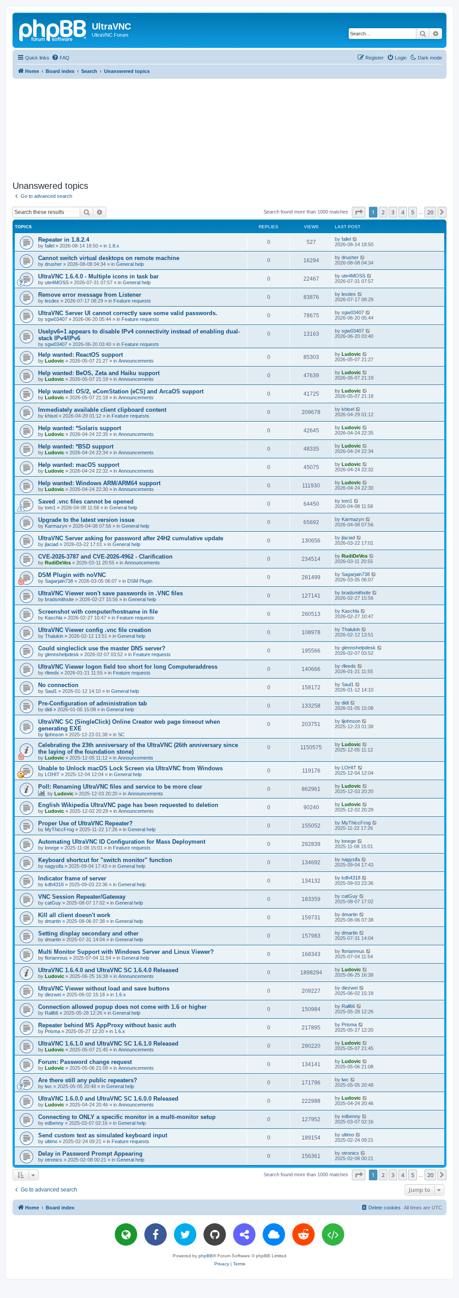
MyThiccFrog (59, 829)
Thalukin (54, 636)
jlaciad (51, 544)
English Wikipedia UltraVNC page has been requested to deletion (128, 805)
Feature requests (132, 300)
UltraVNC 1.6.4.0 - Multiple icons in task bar (98, 276)
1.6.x (120, 994)
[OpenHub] (333, 1234)
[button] (358, 212)
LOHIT (52, 774)
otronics (53, 1159)
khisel (51, 415)
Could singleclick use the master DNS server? (101, 648)
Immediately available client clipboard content (102, 409)
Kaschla (53, 617)
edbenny (54, 1123)
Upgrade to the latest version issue (86, 520)
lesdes (52, 300)
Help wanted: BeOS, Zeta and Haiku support (99, 373)
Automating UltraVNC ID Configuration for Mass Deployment (121, 841)
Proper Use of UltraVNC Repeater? (85, 823)
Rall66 (51, 1013)
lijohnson (54, 734)
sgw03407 (56, 319)
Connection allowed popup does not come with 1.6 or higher (122, 1006)
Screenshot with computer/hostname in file (98, 611)
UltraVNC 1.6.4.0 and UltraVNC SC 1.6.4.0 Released (108, 970)
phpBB (206, 1255)
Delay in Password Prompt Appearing (90, 1153)
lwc (48, 1086)
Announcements (136, 360)
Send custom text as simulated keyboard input (102, 1135)
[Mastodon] (244, 1234)
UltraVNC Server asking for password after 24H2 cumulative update (130, 538)
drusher (53, 264)
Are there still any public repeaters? (87, 1080)
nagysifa (54, 866)
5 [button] (412, 212)
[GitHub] (215, 1234)
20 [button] (430, 212)
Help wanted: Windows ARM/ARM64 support (99, 483)
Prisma (52, 1031)
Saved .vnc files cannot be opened (86, 501)
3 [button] (392, 212)
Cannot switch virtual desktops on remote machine (108, 258)
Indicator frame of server (72, 878)
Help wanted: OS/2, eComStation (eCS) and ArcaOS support (121, 391)
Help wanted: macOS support (78, 464)
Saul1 (51, 691)
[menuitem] (60, 57)
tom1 (50, 507)
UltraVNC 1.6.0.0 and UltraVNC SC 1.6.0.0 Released (108, 1098)
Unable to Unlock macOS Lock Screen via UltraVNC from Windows (130, 768)
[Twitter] (185, 1234)
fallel (49, 245)
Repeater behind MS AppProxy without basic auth (107, 1025)
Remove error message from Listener (89, 294)
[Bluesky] (274, 1234)
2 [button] (383, 212)
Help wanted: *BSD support (75, 446)
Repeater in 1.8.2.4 (63, 239)
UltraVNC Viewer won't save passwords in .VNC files (110, 593)
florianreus (56, 958)
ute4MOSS (57, 282)
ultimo (51, 1141)
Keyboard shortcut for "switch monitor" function (105, 860)
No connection (58, 685)
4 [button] (402, 212)
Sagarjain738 (59, 581)
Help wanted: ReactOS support (80, 354)
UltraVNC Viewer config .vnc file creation (94, 630)
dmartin (53, 921)
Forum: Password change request (85, 1062)
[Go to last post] (355, 239)
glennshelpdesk (62, 654)
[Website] (126, 1234)
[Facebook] (155, 1234)
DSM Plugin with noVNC (72, 575)
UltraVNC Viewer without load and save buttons (103, 988)
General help (130, 264)
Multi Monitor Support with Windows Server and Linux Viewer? (126, 951)
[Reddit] (303, 1234)
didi (48, 709)
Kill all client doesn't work (74, 915)
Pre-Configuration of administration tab (92, 703)
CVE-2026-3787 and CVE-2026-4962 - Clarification (105, 556)
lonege (52, 847)
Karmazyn (56, 526)
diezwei (53, 994)
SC (121, 734)
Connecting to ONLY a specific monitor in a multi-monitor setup (127, 1117)
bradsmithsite (59, 599)
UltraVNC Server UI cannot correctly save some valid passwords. (127, 313)
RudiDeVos (58, 562)
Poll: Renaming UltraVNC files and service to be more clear (120, 786)
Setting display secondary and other (88, 933)
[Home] (53, 29)
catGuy (53, 902)
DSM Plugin (139, 581)
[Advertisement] (229, 128)
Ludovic (54, 360)
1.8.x (113, 245)
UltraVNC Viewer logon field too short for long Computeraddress (127, 666)
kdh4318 (54, 884)
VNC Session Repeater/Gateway (82, 896)
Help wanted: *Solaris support (79, 428)
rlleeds (52, 672)
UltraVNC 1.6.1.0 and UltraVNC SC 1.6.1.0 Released (108, 1043)
